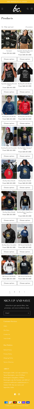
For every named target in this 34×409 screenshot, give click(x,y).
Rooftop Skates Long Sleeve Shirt (25, 212)
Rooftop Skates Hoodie (9, 180)
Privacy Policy (8, 354)
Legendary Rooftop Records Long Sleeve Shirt (25, 51)
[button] (2, 9)
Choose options (9, 59)
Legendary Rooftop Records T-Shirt (9, 84)
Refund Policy (8, 350)
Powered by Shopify (23, 405)
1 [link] (9, 292)
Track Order (7, 338)
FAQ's (5, 326)
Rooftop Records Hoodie (25, 83)
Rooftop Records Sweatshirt (9, 148)
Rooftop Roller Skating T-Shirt (25, 148)
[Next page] (24, 292)
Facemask (9, 51)
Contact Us (7, 334)
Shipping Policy (8, 358)
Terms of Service (9, 362)
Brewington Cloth (14, 405)
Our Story (6, 330)
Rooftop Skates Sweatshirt (9, 245)
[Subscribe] (28, 313)
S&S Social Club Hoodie (25, 245)
